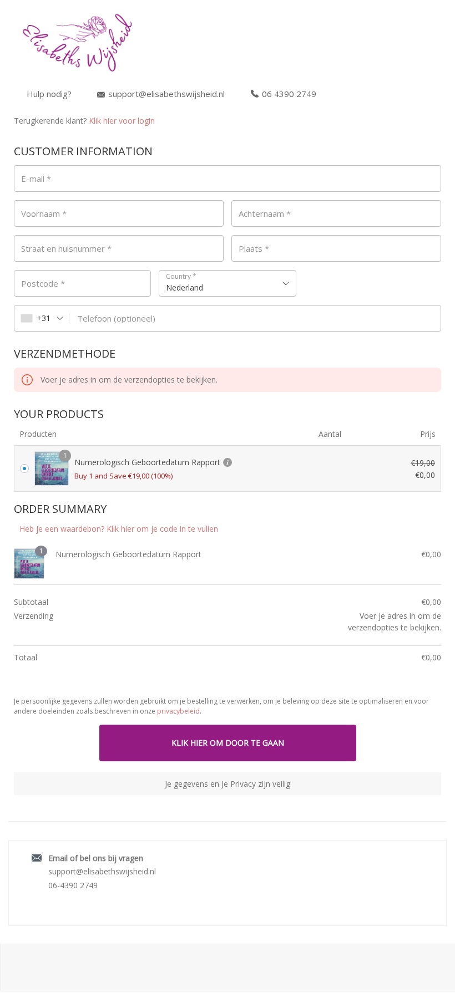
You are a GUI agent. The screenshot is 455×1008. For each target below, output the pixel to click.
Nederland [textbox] (184, 287)
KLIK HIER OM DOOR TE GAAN (227, 742)
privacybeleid (178, 711)
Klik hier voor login (122, 120)
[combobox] (227, 283)
